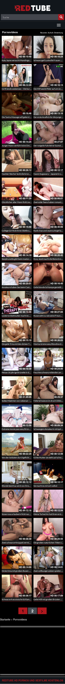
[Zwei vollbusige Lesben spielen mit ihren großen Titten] (48, 557)
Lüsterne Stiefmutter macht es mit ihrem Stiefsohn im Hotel (28, 315)
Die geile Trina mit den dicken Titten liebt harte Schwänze (27, 344)
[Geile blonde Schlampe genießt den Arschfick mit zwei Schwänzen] (48, 274)
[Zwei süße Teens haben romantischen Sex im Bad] (48, 189)
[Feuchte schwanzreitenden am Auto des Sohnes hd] (48, 359)
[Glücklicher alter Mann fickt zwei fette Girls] (17, 189)
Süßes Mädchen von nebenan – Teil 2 (18, 400)
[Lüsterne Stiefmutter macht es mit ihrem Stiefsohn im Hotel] (17, 302)
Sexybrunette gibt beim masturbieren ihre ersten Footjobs (28, 259)
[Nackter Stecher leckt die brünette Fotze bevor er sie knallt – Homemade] (17, 160)
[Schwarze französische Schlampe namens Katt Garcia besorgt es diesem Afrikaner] (17, 586)
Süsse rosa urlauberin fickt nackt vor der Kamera (23, 514)
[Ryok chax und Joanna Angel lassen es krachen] (48, 217)
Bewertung (58, 32)
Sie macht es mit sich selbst (45, 486)
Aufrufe (51, 32)
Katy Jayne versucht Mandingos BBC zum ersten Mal (25, 60)
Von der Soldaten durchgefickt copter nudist (22, 457)
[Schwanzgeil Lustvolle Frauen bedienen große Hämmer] (48, 47)
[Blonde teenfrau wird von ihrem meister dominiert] (17, 472)
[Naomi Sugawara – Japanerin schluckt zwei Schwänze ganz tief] (48, 160)
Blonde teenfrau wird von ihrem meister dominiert (24, 486)
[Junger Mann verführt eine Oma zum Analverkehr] (17, 132)
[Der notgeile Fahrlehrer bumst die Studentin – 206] (48, 132)
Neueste (43, 32)
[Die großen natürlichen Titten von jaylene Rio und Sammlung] (48, 529)
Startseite (5, 619)
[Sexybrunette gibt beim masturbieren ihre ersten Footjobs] (17, 245)
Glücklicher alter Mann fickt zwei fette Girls (21, 202)
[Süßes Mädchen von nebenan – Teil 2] (17, 387)
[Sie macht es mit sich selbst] (48, 472)
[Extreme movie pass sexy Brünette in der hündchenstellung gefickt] (17, 416)
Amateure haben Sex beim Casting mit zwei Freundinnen (27, 287)
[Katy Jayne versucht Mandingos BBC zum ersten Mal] (17, 47)
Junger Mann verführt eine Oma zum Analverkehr (24, 145)
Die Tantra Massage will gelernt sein (17, 117)
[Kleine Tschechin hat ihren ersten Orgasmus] (48, 501)
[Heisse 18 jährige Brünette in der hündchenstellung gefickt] (17, 359)
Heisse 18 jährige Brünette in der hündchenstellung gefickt (28, 372)
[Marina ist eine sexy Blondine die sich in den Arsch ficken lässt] (48, 330)
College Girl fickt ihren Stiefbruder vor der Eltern (23, 230)
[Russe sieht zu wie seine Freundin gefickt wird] (48, 302)
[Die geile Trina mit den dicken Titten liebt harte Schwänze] (17, 330)
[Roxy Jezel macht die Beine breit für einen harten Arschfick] (48, 245)
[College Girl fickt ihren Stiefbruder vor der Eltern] (17, 217)
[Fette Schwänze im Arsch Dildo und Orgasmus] (48, 387)
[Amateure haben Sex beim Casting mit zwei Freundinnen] (17, 274)
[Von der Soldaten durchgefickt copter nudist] (17, 444)
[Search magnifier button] (61, 17)
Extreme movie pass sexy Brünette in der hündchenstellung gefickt (31, 429)
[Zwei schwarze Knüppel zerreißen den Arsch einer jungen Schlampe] (17, 529)
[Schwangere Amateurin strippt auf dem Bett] (48, 416)
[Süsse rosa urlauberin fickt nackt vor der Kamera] (17, 501)
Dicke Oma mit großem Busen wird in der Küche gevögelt (27, 571)
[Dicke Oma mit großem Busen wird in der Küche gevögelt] (17, 557)
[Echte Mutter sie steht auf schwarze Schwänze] (48, 444)
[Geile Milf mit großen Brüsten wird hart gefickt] (48, 586)
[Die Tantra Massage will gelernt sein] (17, 104)
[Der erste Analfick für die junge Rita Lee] (48, 104)
